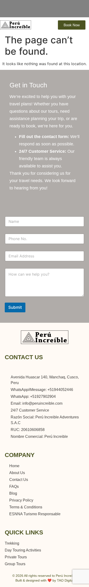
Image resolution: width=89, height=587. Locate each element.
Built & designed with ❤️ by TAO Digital (44, 580)
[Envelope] (69, 367)
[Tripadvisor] (59, 10)
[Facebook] (65, 10)
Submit (15, 307)
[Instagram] (53, 10)
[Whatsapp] (49, 367)
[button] (75, 11)
